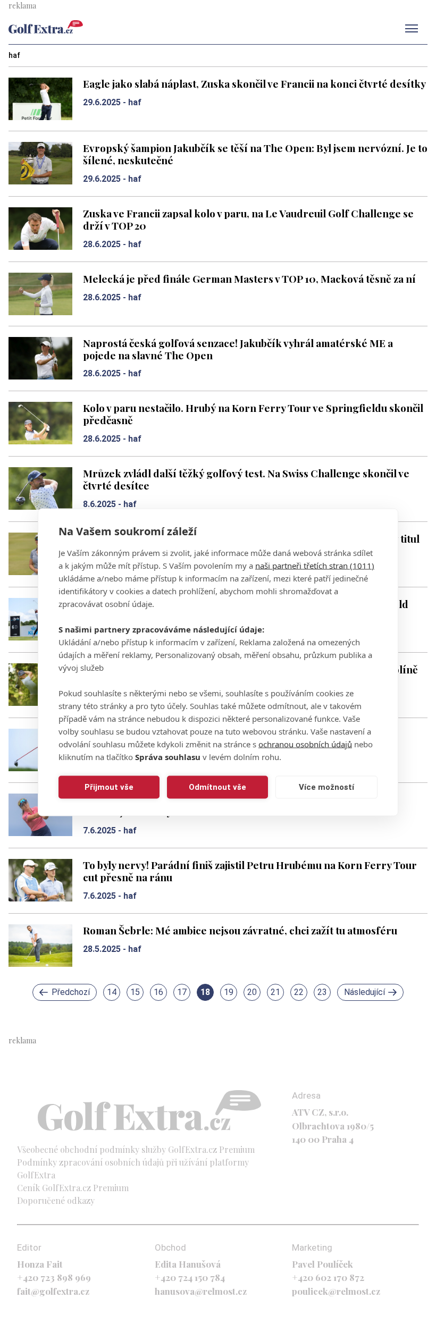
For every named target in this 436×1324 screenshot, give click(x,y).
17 (182, 992)
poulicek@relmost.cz (336, 1291)
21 (275, 992)
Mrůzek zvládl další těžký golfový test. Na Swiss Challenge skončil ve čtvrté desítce (246, 479)
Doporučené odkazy (56, 1200)
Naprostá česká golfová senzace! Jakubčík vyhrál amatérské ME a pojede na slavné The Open (238, 349)
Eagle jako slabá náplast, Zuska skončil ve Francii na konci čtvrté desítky (254, 83)
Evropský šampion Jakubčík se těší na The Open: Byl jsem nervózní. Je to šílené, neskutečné (255, 154)
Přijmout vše (109, 787)
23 (322, 992)
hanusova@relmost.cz (201, 1291)
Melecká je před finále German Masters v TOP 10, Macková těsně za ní (249, 278)
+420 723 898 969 (54, 1277)
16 (158, 992)
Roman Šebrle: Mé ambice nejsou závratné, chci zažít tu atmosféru (240, 930)
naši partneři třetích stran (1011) (314, 565)
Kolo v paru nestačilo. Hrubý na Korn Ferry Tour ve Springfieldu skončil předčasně (253, 414)
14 (111, 992)
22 (299, 992)
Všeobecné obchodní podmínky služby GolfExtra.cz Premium (136, 1149)
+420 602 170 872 (328, 1277)
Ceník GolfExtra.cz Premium (73, 1187)
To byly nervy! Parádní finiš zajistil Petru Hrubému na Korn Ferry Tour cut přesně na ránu (250, 871)
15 (135, 992)
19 (228, 992)
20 (252, 992)
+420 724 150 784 (190, 1277)
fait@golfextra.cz (53, 1291)
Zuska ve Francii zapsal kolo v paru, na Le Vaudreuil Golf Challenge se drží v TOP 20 (248, 219)
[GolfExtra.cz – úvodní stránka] (46, 26)
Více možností (326, 787)
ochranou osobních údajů (305, 743)
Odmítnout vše (217, 787)
